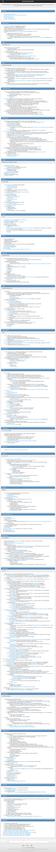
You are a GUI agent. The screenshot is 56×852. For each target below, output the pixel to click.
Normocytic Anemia (18, 395)
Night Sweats (13, 365)
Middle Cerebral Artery (24, 766)
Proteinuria (10, 391)
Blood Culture (15, 356)
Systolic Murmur (11, 302)
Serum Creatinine (27, 587)
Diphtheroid (10, 198)
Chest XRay (7, 493)
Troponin (13, 423)
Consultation (16, 540)
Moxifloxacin (21, 677)
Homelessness (8, 204)
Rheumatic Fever (8, 16)
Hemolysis (12, 706)
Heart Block (12, 716)
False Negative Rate (12, 387)
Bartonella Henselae (12, 417)
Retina (14, 320)
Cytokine (7, 98)
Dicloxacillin (15, 680)
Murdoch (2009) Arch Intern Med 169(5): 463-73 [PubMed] (17, 833)
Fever (9, 262)
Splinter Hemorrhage (23, 146)
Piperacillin (18, 601)
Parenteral (23, 673)
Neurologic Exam (31, 322)
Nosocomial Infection (20, 31)
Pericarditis (36, 59)
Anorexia (9, 269)
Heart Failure (45, 140)
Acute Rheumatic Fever (10, 518)
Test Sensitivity (13, 381)
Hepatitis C (17, 135)
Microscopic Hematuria (12, 392)
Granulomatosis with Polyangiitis (35, 75)
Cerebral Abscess (11, 774)
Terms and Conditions (31, 847)
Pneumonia (12, 296)
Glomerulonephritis (12, 758)
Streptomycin (24, 652)
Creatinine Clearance (42, 608)
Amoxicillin (15, 676)
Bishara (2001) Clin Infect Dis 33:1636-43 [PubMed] (21, 725)
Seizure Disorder (11, 776)
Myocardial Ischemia (9, 441)
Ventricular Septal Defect (13, 171)
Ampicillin (15, 604)
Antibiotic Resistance (40, 614)
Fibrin (14, 76)
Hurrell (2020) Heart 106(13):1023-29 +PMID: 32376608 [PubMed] (22, 84)
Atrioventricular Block (17, 343)
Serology (24, 416)
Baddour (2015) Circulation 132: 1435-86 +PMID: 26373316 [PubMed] (20, 830)
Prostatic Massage (24, 192)
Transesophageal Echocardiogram (12, 473)
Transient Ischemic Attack (28, 765)
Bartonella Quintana (12, 205)
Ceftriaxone (12, 591)
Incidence (7, 26)
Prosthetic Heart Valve (9, 17)
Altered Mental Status (12, 812)
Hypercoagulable (18, 72)
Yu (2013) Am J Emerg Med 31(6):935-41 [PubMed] (21, 408)
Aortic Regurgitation (12, 124)
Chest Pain (10, 279)
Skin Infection (10, 209)
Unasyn (24, 604)
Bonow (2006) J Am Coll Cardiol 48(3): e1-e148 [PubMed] (20, 689)
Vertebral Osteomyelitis (28, 340)
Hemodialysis (10, 153)
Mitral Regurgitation (12, 123)
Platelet (9, 76)
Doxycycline (10, 664)
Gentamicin (12, 579)
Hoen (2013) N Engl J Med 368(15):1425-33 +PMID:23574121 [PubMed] (20, 832)
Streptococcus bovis (12, 203)
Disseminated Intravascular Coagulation (23, 80)
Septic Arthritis (11, 763)
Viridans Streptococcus (10, 220)
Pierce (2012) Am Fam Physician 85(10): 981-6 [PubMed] (17, 835)
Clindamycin (23, 678)
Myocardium (31, 436)
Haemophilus (23, 228)
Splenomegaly (11, 307)
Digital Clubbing (11, 309)
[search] (55, 1)
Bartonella (10, 230)
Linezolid (12, 622)
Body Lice (22, 204)
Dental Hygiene (14, 787)
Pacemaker (32, 546)
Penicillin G (12, 611)
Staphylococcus (17, 221)
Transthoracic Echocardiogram (11, 459)
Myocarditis (7, 527)
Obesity (30, 480)
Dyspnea (20, 277)
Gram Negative (11, 229)
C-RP (9, 397)
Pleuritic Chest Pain (28, 277)
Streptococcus (17, 225)
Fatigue (9, 267)
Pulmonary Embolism (12, 781)
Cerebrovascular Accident (25, 298)
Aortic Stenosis (11, 173)
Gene (3, 537)
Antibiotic (26, 378)
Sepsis (13, 530)
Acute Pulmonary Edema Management (15, 543)
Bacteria (14, 69)
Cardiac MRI (10, 500)
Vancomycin (13, 590)
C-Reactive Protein (12, 400)
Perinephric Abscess (14, 297)
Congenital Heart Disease (38, 37)
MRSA (9, 642)
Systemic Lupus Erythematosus (21, 74)
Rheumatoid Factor (12, 404)
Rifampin (12, 598)
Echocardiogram (22, 462)
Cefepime (12, 601)
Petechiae (10, 310)
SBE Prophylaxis (13, 789)
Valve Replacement (26, 56)
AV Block (28, 344)
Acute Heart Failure (20, 700)
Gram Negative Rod (12, 187)
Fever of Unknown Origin (10, 19)
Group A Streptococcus (12, 186)
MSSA (9, 638)
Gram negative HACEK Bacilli (14, 228)
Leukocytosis (10, 394)
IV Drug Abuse (11, 50)
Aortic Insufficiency (23, 342)
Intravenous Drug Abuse (10, 247)
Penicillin (9, 610)
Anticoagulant (17, 553)
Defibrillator (24, 546)
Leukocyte (25, 506)
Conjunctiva (32, 146)
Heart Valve (10, 103)
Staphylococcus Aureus (13, 136)
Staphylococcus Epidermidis (14, 196)
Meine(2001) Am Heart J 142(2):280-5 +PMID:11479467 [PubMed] (22, 440)
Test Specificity (15, 398)
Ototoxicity (46, 579)
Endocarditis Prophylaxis (10, 14)
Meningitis (10, 325)
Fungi (11, 97)
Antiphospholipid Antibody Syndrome (38, 74)
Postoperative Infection (15, 54)
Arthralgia (10, 270)
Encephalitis (10, 772)
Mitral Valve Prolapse (9, 172)
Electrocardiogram (5, 430)
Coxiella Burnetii (11, 411)
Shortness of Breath (12, 280)
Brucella (9, 231)
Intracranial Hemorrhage (27, 554)
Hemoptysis (15, 277)
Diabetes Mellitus (20, 249)
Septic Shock (9, 544)
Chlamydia (45, 389)
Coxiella (9, 232)
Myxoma (9, 519)
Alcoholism (15, 204)
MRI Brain (29, 499)
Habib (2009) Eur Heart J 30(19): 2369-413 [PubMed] (16, 831)
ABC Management (11, 542)
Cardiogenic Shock (38, 700)
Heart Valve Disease (25, 36)
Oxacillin (9, 629)
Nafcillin (12, 630)
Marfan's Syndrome (9, 175)
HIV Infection (20, 75)
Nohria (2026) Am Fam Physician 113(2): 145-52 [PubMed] (17, 834)
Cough (9, 277)
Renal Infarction (11, 759)
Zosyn (28, 601)
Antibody (16, 418)
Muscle (20, 266)
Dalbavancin (44, 673)
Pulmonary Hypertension (29, 140)
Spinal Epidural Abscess (39, 340)
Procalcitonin (10, 406)
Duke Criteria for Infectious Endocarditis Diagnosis (15, 15)
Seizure (9, 326)
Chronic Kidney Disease (28, 579)
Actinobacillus (30, 228)
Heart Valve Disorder (9, 18)
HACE (17, 229)
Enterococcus (10, 193)
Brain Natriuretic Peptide (13, 424)
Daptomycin (15, 608)
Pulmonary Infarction (12, 496)
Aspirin (12, 556)
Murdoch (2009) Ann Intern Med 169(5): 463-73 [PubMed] (22, 726)
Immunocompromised (35, 263)
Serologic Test (17, 389)
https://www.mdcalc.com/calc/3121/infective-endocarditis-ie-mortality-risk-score (25, 816)
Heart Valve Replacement (26, 52)
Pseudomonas (28, 605)
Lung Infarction (22, 781)
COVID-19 (26, 75)
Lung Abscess (11, 495)
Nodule (23, 316)
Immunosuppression (18, 134)
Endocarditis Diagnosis (10, 351)
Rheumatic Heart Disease (13, 126)
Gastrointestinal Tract (17, 670)
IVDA (23, 109)
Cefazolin (22, 639)
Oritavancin (49, 673)
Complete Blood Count (10, 393)
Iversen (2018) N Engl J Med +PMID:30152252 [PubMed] (22, 686)
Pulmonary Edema (29, 700)
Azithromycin (35, 664)
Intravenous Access (42, 151)
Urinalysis (7, 390)
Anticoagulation (11, 554)
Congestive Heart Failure (13, 300)
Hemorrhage (38, 146)
